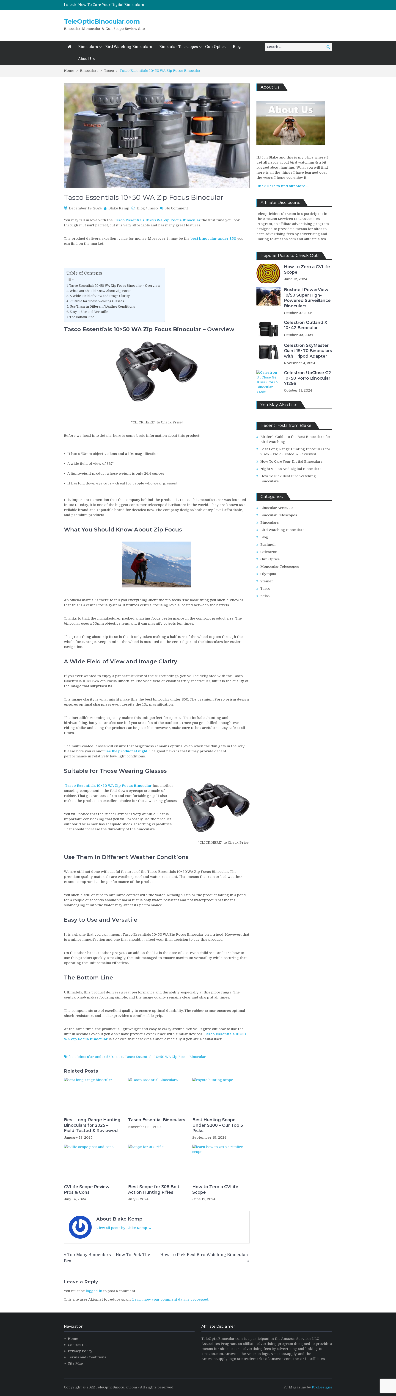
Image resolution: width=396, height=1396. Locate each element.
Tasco (153, 208)
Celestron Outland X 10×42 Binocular (305, 325)
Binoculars (88, 47)
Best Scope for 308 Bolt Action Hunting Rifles (153, 1189)
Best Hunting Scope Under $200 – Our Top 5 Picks (217, 1125)
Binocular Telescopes (178, 47)
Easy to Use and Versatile (89, 312)
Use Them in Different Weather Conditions (102, 306)
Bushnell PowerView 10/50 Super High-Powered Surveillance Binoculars (307, 297)
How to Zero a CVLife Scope (215, 1189)
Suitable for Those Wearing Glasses (97, 301)
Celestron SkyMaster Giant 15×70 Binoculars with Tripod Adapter (308, 351)
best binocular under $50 (91, 1057)
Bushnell (267, 544)
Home (73, 1339)
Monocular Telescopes (279, 567)
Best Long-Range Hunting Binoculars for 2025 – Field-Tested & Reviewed (92, 1125)
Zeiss (265, 596)
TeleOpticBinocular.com (102, 21)
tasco (118, 1057)
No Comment (176, 208)
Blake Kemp (118, 208)
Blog (237, 47)
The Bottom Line (81, 317)
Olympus (268, 574)
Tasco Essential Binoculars (156, 1119)
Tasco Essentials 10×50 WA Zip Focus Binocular (165, 1057)
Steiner (266, 581)
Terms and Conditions (87, 1357)
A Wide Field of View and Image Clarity (100, 296)
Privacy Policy (80, 1351)
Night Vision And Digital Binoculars (290, 469)
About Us (86, 59)
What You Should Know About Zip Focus (100, 291)
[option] (151, 4)
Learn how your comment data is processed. (170, 1299)
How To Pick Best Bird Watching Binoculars (205, 1254)
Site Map (75, 1363)
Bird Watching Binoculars (128, 47)
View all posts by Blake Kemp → (123, 1228)
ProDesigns (322, 1387)
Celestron (268, 552)
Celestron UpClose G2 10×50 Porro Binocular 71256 (307, 378)
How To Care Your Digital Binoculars (111, 5)
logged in (94, 1291)
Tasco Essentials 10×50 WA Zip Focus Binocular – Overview (114, 285)
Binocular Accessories (279, 508)
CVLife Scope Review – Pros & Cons (88, 1189)
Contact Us (77, 1345)
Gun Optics (215, 47)
